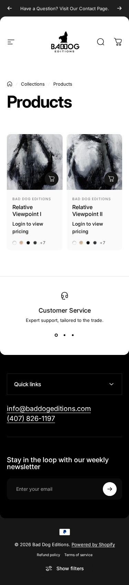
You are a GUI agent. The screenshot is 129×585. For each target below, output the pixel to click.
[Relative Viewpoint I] (35, 162)
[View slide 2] (65, 335)
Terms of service (78, 555)
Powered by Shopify (93, 544)
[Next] (119, 8)
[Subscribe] (110, 489)
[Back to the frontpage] (9, 84)
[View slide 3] (73, 335)
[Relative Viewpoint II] (94, 162)
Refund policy (48, 555)
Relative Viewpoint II (87, 210)
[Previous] (9, 8)
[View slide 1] (56, 335)
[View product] (51, 179)
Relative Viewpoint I (26, 210)
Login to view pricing (27, 227)
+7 (43, 243)
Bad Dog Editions (31, 199)
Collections (33, 84)
